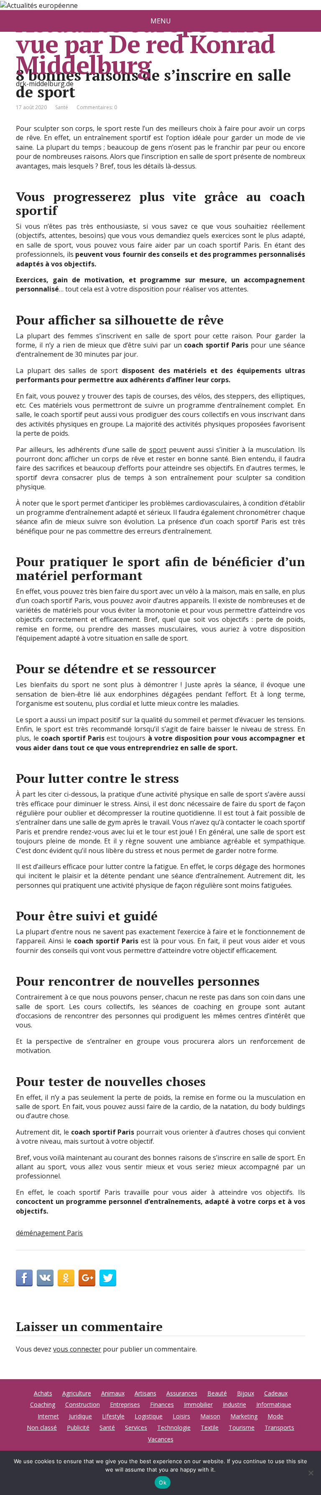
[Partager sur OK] (66, 1278)
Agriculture (76, 1393)
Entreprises (125, 1404)
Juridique (80, 1416)
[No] (310, 1473)
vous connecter (77, 1349)
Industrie (234, 1404)
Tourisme (242, 1427)
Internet (48, 1416)
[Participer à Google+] (87, 1278)
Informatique (273, 1404)
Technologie (174, 1427)
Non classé (42, 1427)
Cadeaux (276, 1393)
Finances (162, 1404)
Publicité (78, 1427)
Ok (162, 1482)
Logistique (149, 1416)
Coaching (42, 1404)
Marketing (243, 1416)
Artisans (145, 1393)
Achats (43, 1393)
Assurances (181, 1393)
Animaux (113, 1393)
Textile (210, 1427)
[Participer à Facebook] (24, 1278)
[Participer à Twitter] (107, 1278)
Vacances (160, 1439)
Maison (210, 1416)
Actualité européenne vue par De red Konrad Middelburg (145, 44)
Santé (61, 107)
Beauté (217, 1393)
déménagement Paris (49, 1232)
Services (136, 1427)
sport (157, 449)
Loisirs (181, 1416)
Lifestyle (113, 1416)
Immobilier (198, 1404)
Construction (82, 1404)
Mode (275, 1416)
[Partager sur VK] (45, 1278)
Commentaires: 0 (96, 107)
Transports (279, 1427)
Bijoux (245, 1393)
